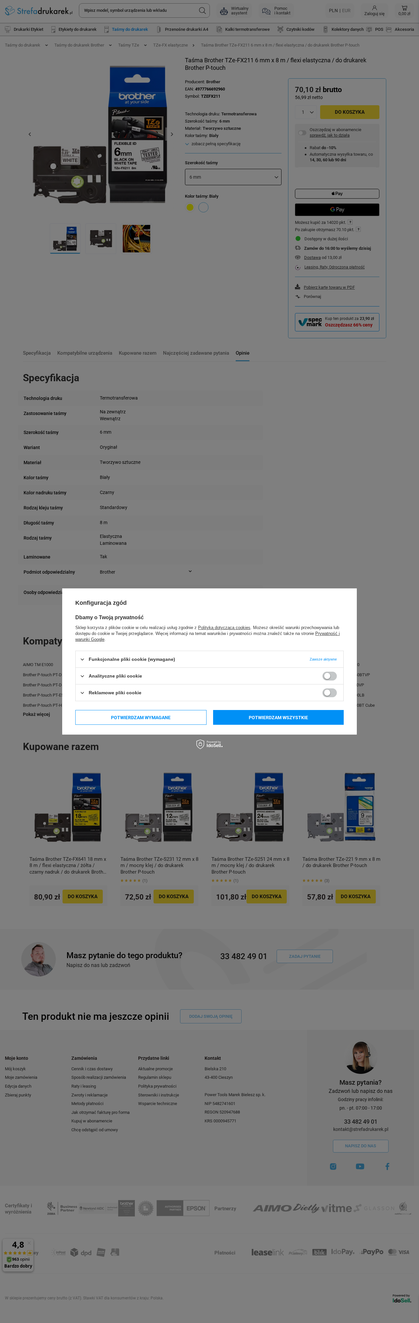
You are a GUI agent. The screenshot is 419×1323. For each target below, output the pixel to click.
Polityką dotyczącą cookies (224, 627)
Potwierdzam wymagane (141, 717)
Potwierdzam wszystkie (278, 717)
